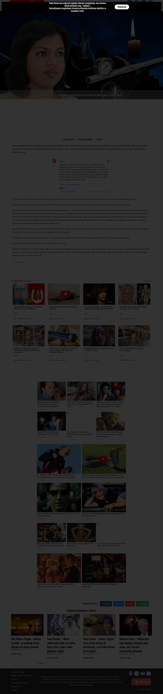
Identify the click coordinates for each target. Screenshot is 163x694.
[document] (81, 347)
